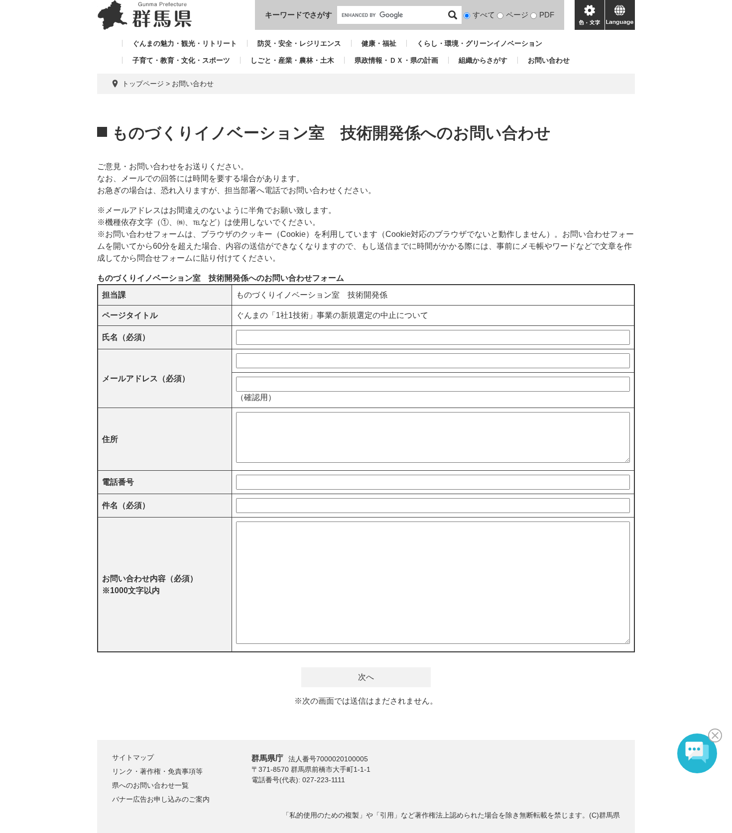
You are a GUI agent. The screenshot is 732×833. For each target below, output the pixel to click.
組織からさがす (483, 60)
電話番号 (118, 482)
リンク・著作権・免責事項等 (157, 771)
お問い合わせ (549, 60)
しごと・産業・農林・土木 (292, 60)
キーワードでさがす (298, 14)
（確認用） (256, 397)
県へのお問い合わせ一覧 (150, 785)
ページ (517, 14)
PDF (546, 14)
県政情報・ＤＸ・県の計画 (396, 60)
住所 (110, 439)
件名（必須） (126, 505)
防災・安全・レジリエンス (299, 43)
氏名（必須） (126, 337)
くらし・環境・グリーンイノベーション (479, 43)
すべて (484, 14)
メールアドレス (146, 378)
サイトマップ (133, 757)
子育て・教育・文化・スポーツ (181, 60)
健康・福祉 (379, 43)
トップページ (143, 84)
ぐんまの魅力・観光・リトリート (184, 43)
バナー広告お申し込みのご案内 (161, 799)
